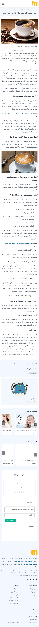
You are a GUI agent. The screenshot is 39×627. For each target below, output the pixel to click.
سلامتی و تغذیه (17, 9)
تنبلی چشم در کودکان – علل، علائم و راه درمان (26, 432)
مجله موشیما (32, 569)
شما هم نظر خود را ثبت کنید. (15, 363)
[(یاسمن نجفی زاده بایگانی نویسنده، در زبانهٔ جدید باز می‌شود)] (36, 47)
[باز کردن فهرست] (3, 3)
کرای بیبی (25, 564)
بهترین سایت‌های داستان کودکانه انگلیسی (28, 462)
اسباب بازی (29, 561)
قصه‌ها (4, 569)
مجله (31, 9)
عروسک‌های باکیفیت (18, 561)
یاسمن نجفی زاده (29, 46)
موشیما (35, 9)
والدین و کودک (25, 9)
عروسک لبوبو (33, 564)
